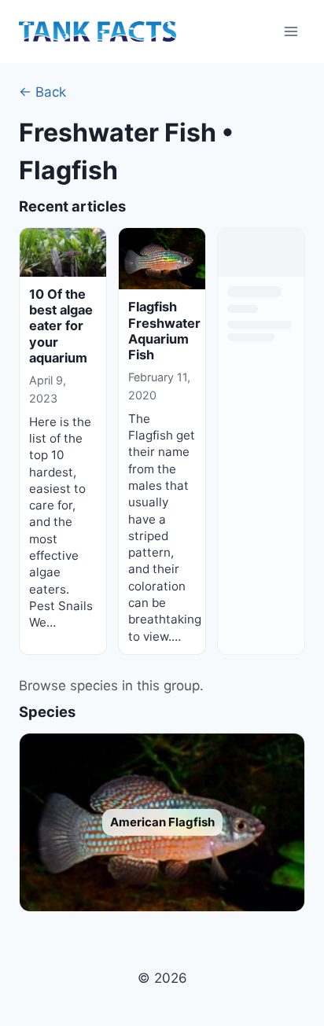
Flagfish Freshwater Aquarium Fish (164, 330)
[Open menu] (290, 31)
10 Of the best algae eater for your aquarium (61, 326)
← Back (42, 92)
